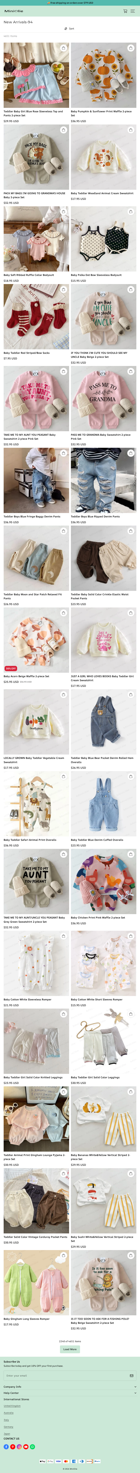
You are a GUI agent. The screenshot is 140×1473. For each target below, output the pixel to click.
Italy (6, 1419)
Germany (8, 1426)
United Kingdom (12, 1405)
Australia (8, 1412)
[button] (132, 11)
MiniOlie (73, 1469)
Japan (7, 1433)
